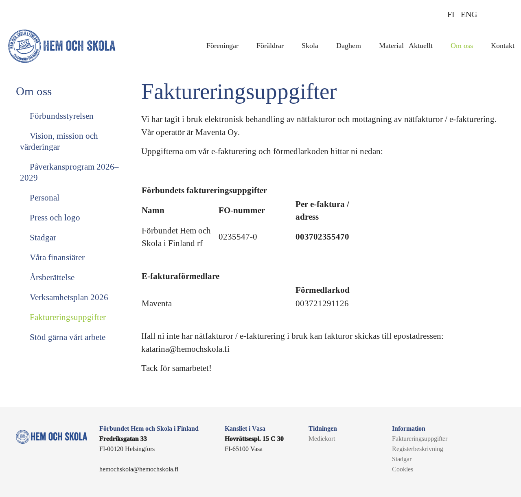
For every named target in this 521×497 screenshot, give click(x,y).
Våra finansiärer (56, 257)
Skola (310, 45)
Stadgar (42, 237)
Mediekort (322, 438)
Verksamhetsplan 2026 (68, 297)
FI (451, 14)
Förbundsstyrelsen (61, 116)
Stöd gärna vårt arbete (66, 337)
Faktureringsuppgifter (67, 317)
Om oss (462, 45)
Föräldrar (270, 45)
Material (391, 45)
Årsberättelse (51, 277)
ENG (469, 14)
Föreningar (222, 45)
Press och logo (54, 217)
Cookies (402, 469)
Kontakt (502, 45)
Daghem (348, 45)
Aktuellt (421, 45)
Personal (43, 198)
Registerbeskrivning (417, 448)
